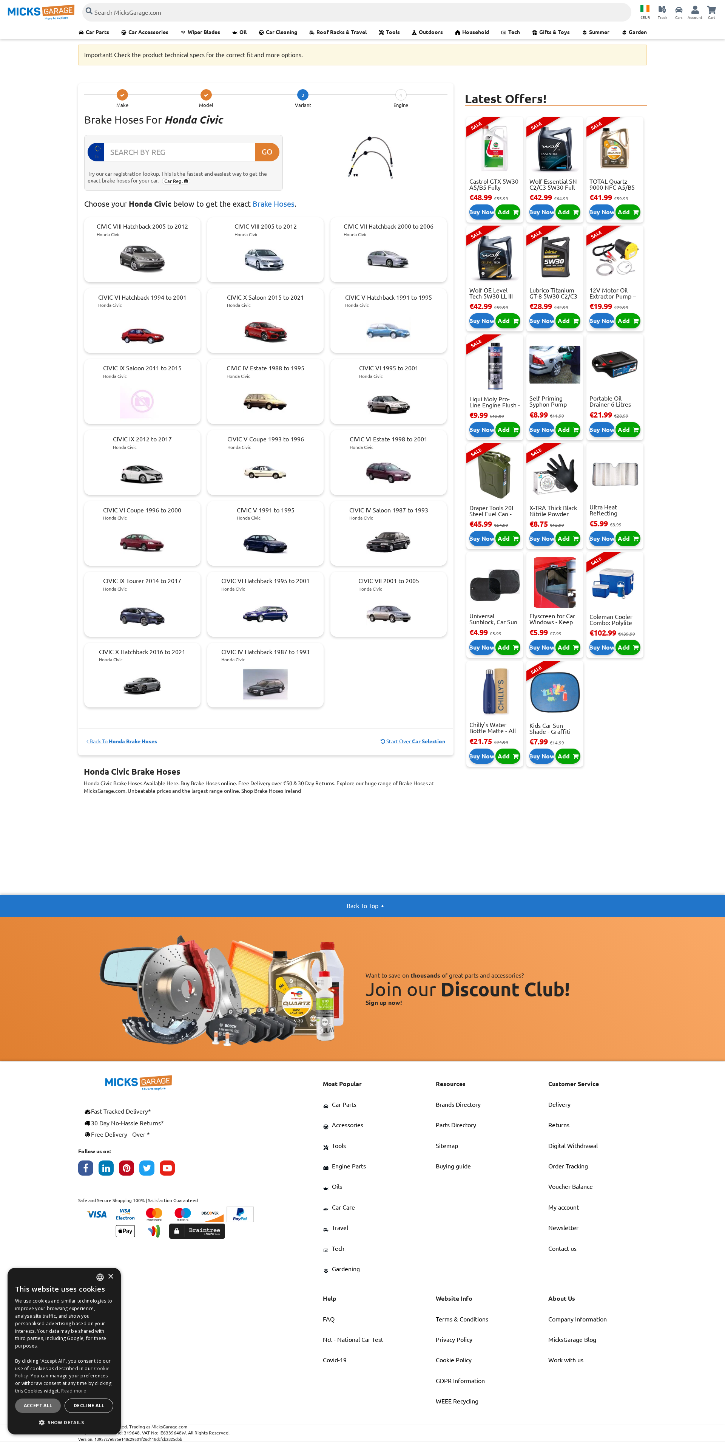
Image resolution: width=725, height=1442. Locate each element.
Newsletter (563, 1227)
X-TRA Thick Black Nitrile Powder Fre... (553, 513)
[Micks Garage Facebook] (88, 1169)
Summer (599, 32)
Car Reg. (174, 181)
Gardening (346, 1269)
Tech (514, 32)
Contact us (562, 1248)
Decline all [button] (89, 1405)
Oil (243, 32)
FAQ (329, 1319)
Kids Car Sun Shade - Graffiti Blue (550, 731)
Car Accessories (148, 32)
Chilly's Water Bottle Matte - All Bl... (492, 730)
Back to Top (362, 905)
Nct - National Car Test (353, 1339)
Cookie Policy (454, 1360)
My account (563, 1207)
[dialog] (64, 1351)
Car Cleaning (281, 32)
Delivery (559, 1104)
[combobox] (100, 1277)
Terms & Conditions (462, 1319)
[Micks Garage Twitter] (149, 1169)
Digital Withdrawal (573, 1145)
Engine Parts (349, 1166)
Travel (340, 1227)
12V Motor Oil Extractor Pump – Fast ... (612, 296)
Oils (337, 1186)
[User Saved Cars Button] (678, 9)
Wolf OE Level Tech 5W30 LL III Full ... (491, 296)
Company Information (577, 1319)
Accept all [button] (38, 1405)
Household (475, 32)
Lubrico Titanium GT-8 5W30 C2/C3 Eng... (553, 296)
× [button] (110, 1277)
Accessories (347, 1125)
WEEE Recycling (457, 1401)
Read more (73, 1391)
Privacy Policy (454, 1339)
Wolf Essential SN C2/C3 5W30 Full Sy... (553, 187)
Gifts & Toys (554, 32)
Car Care (343, 1207)
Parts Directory (456, 1125)
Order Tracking (568, 1166)
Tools (393, 32)
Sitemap (447, 1145)
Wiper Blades (204, 32)
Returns (558, 1125)
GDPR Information (460, 1380)
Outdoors (431, 32)
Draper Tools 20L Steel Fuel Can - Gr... (492, 513)
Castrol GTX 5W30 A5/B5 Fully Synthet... (493, 187)
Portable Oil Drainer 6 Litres (610, 401)
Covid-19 (335, 1360)
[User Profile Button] (695, 9)
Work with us (565, 1360)
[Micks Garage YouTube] (170, 1169)
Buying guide (453, 1166)
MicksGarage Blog (572, 1339)
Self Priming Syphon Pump (548, 401)
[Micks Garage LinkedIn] (109, 1169)
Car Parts (97, 32)
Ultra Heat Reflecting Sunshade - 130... (612, 513)
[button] (64, 1422)
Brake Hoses (274, 204)
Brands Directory (458, 1104)
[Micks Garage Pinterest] (129, 1169)
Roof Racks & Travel (341, 32)
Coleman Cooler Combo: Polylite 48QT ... (610, 622)
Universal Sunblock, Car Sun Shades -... (493, 622)
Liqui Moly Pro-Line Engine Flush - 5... (494, 405)
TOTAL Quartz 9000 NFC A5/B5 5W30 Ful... (612, 187)
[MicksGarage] (41, 12)
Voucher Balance (570, 1186)
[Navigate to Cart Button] (711, 9)
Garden (638, 32)
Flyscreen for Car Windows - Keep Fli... (552, 622)
